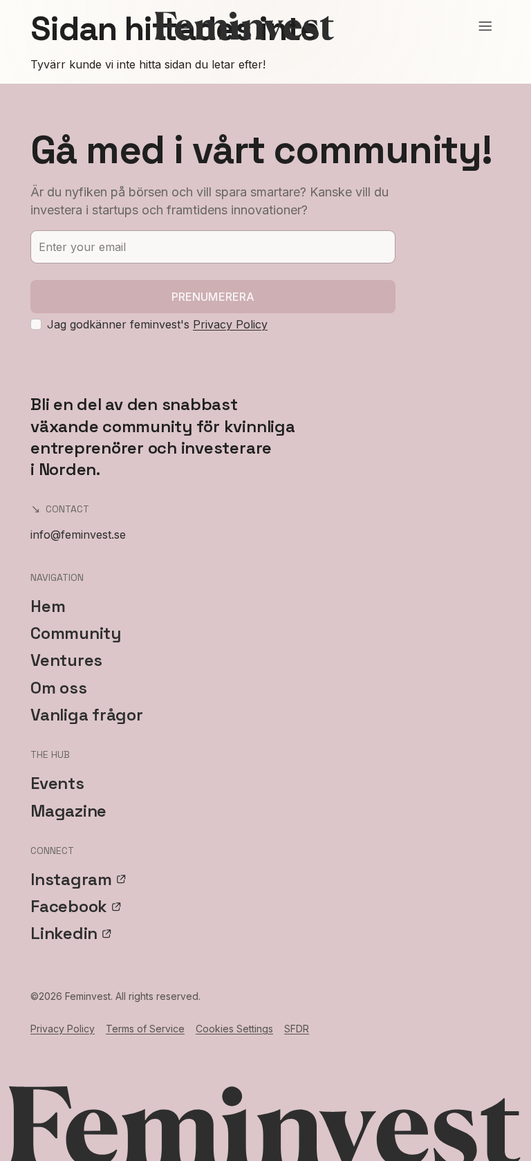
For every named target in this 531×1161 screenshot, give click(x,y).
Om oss (58, 687)
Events (57, 783)
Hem (47, 606)
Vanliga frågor (86, 714)
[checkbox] (35, 324)
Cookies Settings (234, 1028)
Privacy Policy (230, 324)
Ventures (66, 660)
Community (75, 633)
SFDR (296, 1028)
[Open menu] (485, 26)
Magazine (68, 810)
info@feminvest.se (78, 534)
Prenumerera (213, 297)
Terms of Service (145, 1028)
